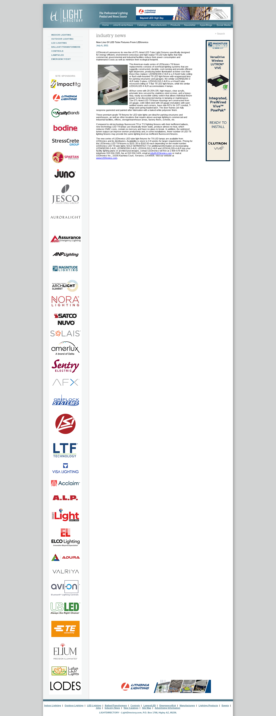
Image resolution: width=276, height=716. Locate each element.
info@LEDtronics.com (161, 153)
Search (221, 33)
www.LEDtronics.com (106, 158)
